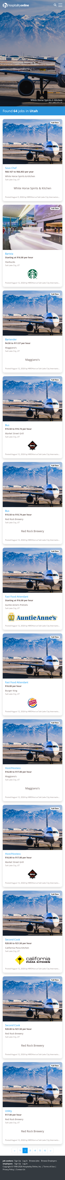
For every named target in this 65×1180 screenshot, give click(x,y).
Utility (8, 1111)
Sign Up (17, 1160)
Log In (25, 1160)
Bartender (11, 339)
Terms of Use (49, 1166)
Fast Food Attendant (16, 596)
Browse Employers (49, 1160)
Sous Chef (10, 168)
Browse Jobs (34, 1160)
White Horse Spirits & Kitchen (46, 100)
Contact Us (20, 1169)
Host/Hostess (13, 768)
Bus (7, 425)
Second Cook (12, 939)
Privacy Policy (8, 1169)
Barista (9, 253)
